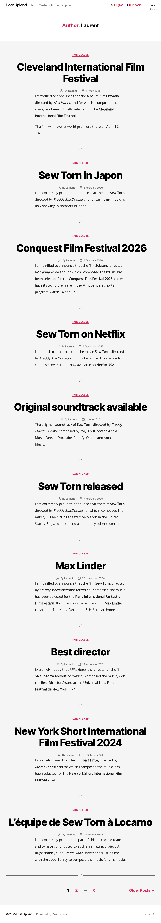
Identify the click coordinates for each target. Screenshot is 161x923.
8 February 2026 (93, 187)
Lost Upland (16, 5)
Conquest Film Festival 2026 (80, 248)
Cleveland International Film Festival (80, 72)
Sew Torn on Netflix (80, 334)
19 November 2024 (93, 664)
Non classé (80, 54)
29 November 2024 (93, 578)
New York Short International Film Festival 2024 (80, 737)
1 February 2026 (93, 260)
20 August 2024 (93, 834)
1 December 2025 (93, 346)
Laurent (72, 90)
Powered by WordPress (51, 914)
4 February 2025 (93, 498)
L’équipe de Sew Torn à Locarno (80, 822)
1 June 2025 (93, 419)
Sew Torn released (80, 486)
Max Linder (80, 566)
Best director (80, 652)
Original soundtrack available (80, 407)
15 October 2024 (93, 755)
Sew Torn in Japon (80, 175)
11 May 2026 (93, 90)
